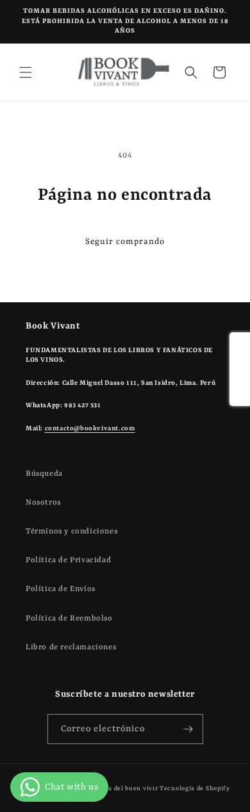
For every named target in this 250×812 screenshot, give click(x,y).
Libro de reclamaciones (71, 647)
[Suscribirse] (188, 729)
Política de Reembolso (69, 618)
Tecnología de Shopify (195, 788)
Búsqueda (44, 473)
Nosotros (43, 502)
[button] (26, 72)
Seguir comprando (125, 242)
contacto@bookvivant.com (90, 428)
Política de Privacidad (68, 560)
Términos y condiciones (71, 531)
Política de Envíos (61, 589)
